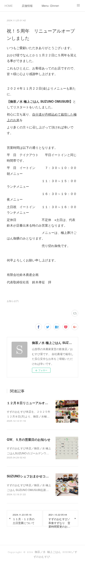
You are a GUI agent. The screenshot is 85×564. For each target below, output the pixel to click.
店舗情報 (27, 5)
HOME (9, 5)
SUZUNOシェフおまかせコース (29, 476)
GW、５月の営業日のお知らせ (28, 439)
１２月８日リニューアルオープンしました (37, 402)
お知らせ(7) (13, 301)
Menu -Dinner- (50, 5)
